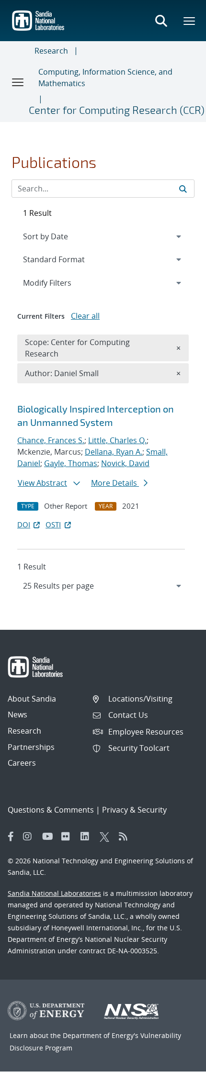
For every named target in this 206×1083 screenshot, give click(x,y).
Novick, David (125, 463)
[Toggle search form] (161, 20)
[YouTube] (49, 836)
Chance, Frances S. (50, 440)
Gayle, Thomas (70, 463)
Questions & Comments (51, 809)
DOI (23, 524)
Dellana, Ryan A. (113, 452)
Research (51, 50)
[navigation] (103, 585)
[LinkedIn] (87, 836)
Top (177, 1072)
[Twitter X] (107, 836)
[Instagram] (30, 836)
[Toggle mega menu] (189, 20)
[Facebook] (11, 836)
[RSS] (126, 836)
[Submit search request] (183, 188)
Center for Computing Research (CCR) (117, 109)
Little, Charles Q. (117, 440)
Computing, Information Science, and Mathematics (105, 78)
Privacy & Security (134, 809)
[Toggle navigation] (18, 81)
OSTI (53, 524)
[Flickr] (68, 836)
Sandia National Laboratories (54, 893)
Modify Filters (60, 282)
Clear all (85, 316)
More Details (115, 483)
